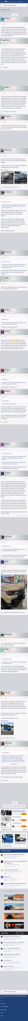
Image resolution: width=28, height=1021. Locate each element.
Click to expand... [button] (14, 764)
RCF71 (5, 856)
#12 (26, 396)
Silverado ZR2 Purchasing (8, 957)
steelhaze (6, 885)
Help (2, 1012)
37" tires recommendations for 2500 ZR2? (13, 942)
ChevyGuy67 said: (6, 453)
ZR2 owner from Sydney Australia (11, 936)
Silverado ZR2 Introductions (9, 939)
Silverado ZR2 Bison (7, 969)
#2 (26, 45)
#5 (26, 155)
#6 (26, 197)
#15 (26, 542)
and (9, 111)
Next (15, 14)
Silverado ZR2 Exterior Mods (13, 856)
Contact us (3, 1003)
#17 (26, 640)
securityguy (16, 820)
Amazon (24, 813)
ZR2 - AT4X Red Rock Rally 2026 (11, 948)
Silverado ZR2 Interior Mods (13, 864)
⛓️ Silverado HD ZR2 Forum (12, 878)
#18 (26, 654)
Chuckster (4, 11)
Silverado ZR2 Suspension (15, 885)
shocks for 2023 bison (8, 966)
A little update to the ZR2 (11, 870)
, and (11, 187)
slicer (5, 864)
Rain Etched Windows (17, 816)
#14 (26, 478)
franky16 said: (5, 401)
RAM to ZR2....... (7, 876)
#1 (26, 24)
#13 (26, 449)
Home (2, 1015)
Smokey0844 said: (6, 659)
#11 (26, 375)
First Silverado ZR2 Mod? (7, 843)
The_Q (15, 826)
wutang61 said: (5, 752)
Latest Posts (4, 933)
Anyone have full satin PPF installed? (14, 854)
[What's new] (23, 1)
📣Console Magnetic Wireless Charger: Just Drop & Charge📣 (19, 811)
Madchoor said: (5, 546)
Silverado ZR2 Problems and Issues (11, 963)
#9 (26, 315)
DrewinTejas (7, 871)
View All (25, 829)
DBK (5, 878)
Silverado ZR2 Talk (7, 951)
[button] (14, 1000)
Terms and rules (4, 1006)
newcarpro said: (5, 201)
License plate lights (17, 823)
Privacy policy (4, 1009)
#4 (26, 122)
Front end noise (7, 960)
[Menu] (1, 1)
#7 (26, 257)
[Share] (25, 24)
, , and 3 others (14, 612)
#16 (26, 566)
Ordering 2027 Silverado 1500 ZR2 (11, 954)
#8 (26, 283)
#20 (26, 748)
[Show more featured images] (26, 838)
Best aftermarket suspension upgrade (14, 883)
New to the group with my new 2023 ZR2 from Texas (20, 843)
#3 (26, 93)
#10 (26, 336)
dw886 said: (4, 319)
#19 (26, 698)
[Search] (26, 1)
